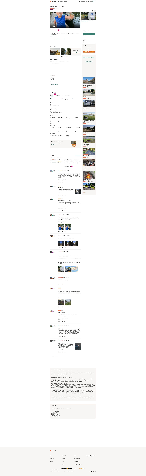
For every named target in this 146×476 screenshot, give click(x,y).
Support (63, 464)
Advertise (63, 458)
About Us (63, 459)
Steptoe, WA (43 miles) (55, 416)
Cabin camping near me (77, 459)
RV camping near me (77, 458)
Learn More (52, 96)
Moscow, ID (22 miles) (55, 410)
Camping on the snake (61, 312)
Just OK (59, 289)
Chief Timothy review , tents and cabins (64, 200)
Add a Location (52, 458)
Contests (51, 461)
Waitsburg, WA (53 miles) (56, 415)
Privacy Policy (68, 471)
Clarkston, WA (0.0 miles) (56, 413)
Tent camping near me (77, 456)
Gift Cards (51, 459)
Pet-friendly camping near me (78, 464)
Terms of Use (72, 471)
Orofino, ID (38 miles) (55, 414)
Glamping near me (76, 461)
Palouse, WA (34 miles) (55, 412)
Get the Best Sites (82, 1)
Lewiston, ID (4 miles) (55, 411)
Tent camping (60, 187)
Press (63, 461)
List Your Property (89, 1)
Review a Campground (53, 456)
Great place (60, 279)
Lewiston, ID (89, 47)
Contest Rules (63, 471)
